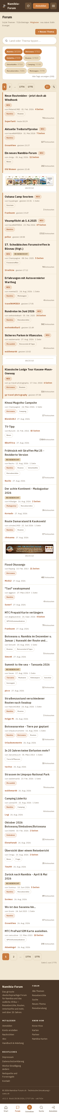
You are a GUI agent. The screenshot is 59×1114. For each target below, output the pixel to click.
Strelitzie (9, 270)
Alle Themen (38, 991)
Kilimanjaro (35, 678)
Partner (35, 1034)
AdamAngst (10, 947)
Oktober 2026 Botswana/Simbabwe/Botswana (25, 824)
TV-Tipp (10, 426)
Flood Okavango (15, 564)
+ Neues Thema (46, 31)
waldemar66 (11, 351)
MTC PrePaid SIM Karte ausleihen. (26, 931)
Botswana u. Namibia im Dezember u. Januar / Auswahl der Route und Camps (28, 639)
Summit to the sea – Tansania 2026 (27, 664)
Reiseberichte (16, 71)
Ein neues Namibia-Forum (21, 153)
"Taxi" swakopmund (17, 588)
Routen (32, 58)
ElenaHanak (11, 842)
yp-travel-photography (16, 395)
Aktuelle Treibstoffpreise (21, 129)
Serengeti (11, 683)
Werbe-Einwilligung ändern (11, 1067)
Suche (35, 999)
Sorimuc (9, 899)
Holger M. (9, 719)
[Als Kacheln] (54, 87)
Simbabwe (11, 835)
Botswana (33, 51)
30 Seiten (41, 315)
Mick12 (8, 581)
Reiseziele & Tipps (27, 344)
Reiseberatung (39, 1008)
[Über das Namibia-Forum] (4, 6)
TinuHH (8, 866)
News (9, 162)
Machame (22, 678)
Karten (35, 1030)
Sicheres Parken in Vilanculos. (24, 335)
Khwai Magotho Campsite (21, 402)
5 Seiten (39, 258)
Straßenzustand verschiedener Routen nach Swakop (25, 700)
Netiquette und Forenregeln (9, 1075)
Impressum (8, 1057)
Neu (8, 105)
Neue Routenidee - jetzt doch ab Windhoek (25, 97)
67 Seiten (41, 225)
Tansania (10, 678)
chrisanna (9, 537)
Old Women (10, 169)
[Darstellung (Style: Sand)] (28, 6)
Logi (7, 814)
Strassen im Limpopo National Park (27, 774)
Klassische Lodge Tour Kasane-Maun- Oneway (29, 371)
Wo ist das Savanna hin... (20, 907)
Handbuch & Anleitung (13, 1043)
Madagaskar (11, 506)
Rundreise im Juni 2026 (19, 311)
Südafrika (13, 58)
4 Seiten (39, 109)
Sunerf (8, 604)
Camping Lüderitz (16, 798)
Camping (34, 64)
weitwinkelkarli (12, 327)
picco (7, 690)
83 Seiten (35, 431)
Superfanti (10, 121)
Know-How (37, 1025)
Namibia (13, 51)
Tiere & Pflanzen (13, 759)
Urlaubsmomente (13, 742)
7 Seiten (41, 133)
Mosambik (11, 344)
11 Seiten (34, 157)
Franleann (10, 213)
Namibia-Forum (14, 6)
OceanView (10, 145)
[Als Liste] (47, 87)
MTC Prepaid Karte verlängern (24, 612)
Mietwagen (37, 71)
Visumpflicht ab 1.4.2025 (21, 220)
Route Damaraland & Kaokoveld (25, 521)
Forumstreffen (12, 263)
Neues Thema (39, 1004)
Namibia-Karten (39, 1038)
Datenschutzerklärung (13, 1061)
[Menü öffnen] (53, 6)
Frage (18, 859)
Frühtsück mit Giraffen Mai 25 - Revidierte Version (24, 452)
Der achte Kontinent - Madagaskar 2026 (27, 490)
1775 (30, 86)
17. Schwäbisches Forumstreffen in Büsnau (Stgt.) (27, 246)
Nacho (8, 481)
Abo (4, 1038)
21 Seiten (34, 568)
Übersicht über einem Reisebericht (27, 850)
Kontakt (6, 1081)
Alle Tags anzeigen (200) (43, 76)
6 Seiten (48, 383)
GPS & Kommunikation (16, 621)
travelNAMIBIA (12, 303)
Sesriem (10, 205)
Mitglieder (34, 22)
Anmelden (41, 5)
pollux (8, 237)
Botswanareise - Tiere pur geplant (27, 726)
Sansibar (47, 678)
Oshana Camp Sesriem (19, 196)
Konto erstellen (10, 1030)
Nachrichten (8, 1034)
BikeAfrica (10, 443)
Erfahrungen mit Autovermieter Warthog (25, 280)
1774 (21, 86)
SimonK (8, 656)
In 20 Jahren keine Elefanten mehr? (27, 750)
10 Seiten (38, 935)
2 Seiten (36, 501)
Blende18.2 (10, 419)
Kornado (9, 513)
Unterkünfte (15, 64)
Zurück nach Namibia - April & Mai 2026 (26, 876)
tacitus (8, 767)
